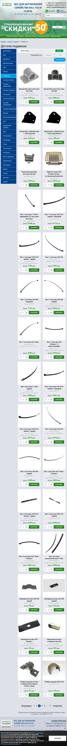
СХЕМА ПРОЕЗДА (58, 721)
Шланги (5, 182)
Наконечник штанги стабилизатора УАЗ (54, 640)
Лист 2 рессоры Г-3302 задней (29, 388)
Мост (4, 132)
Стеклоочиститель (9, 98)
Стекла (5, 173)
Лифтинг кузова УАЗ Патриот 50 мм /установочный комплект (54, 174)
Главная (9, 36)
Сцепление (6, 94)
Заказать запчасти (31, 36)
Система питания (8, 80)
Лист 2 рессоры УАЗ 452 (54, 429)
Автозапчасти (7, 4)
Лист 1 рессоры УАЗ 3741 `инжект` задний (29, 258)
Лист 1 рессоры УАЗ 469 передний (29, 301)
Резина (5, 71)
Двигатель (6, 59)
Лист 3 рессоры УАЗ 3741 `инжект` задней (29, 515)
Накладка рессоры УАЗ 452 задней (29, 600)
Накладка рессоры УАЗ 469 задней (54, 600)
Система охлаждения (7, 104)
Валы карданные (8, 156)
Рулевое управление (7, 85)
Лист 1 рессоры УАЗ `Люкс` (29, 342)
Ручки (5, 144)
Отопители (6, 152)
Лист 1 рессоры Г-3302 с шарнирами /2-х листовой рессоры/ (29, 217)
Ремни (5, 169)
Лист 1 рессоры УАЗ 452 (54, 257)
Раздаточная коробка (7, 126)
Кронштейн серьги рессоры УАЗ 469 (54, 90)
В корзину (34, 102)
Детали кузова (8, 63)
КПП (4, 121)
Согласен (57, 738)
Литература (6, 140)
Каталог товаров (18, 36)
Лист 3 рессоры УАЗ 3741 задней (54, 515)
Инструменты (7, 136)
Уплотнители (7, 148)
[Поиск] (64, 15)
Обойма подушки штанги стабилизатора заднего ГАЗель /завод (29, 684)
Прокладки (6, 165)
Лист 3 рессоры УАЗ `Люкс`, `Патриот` (29, 557)
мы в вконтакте (63, 11)
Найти (59, 50)
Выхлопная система (9, 117)
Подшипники (7, 161)
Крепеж (5, 113)
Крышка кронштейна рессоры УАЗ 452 (29, 173)
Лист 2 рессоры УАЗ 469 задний (29, 472)
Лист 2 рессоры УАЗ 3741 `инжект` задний (29, 430)
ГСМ (4, 67)
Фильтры (6, 177)
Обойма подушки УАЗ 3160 (54, 682)
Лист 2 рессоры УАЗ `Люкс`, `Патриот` (54, 472)
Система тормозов (9, 90)
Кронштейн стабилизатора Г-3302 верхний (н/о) (54, 132)
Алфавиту (48, 55)
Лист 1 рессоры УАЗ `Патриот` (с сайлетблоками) (54, 344)
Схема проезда (55, 36)
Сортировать (60, 59)
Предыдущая (26, 706)
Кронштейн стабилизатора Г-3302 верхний (29, 132)
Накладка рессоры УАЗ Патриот (29, 640)
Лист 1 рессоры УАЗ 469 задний (54, 301)
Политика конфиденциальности (10, 744)
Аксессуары (7, 51)
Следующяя (57, 706)
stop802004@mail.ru (58, 7)
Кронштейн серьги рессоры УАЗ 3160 (29, 90)
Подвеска (6, 76)
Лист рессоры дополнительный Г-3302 (54, 557)
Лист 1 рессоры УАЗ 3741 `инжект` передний (54, 215)
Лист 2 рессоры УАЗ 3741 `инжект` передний (54, 388)
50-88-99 (52, 11)
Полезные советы (44, 36)
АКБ (4, 55)
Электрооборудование (9, 109)
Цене (60, 55)
